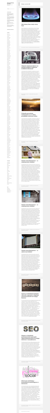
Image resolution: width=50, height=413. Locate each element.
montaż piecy (30, 47)
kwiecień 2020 (8, 106)
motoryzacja (8, 171)
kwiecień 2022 (8, 82)
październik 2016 (9, 140)
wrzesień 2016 (8, 141)
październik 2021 (9, 89)
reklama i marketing (29, 320)
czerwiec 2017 (8, 132)
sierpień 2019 (8, 111)
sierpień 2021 (8, 91)
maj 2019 (8, 113)
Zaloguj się (8, 188)
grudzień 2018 (8, 117)
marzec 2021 (8, 96)
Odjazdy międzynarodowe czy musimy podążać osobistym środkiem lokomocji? (29, 67)
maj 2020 (8, 105)
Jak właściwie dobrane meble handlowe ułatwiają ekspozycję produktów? (10, 21)
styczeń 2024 (8, 66)
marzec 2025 (8, 51)
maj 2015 (8, 156)
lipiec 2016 (8, 143)
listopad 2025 (8, 43)
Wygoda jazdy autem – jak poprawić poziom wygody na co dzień (10, 23)
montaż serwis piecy (34, 47)
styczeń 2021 (8, 98)
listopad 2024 (8, 54)
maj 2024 (8, 61)
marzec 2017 (8, 135)
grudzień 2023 (8, 67)
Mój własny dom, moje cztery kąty (29, 24)
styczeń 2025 (8, 52)
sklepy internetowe (9, 178)
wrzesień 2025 (8, 44)
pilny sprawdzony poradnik (10, 3)
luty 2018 (8, 125)
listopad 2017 (8, 127)
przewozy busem (31, 141)
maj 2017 (8, 133)
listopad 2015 (8, 150)
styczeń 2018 (8, 126)
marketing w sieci (34, 320)
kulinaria (8, 170)
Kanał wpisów (8, 189)
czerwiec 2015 (8, 155)
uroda (7, 180)
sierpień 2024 (8, 58)
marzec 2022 (8, 83)
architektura (28, 185)
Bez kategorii (8, 163)
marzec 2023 (8, 73)
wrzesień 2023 (8, 68)
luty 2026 (8, 39)
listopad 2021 (8, 88)
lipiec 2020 (8, 104)
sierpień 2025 (8, 45)
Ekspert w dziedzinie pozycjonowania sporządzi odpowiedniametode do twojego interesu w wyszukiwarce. (30, 337)
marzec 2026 (8, 38)
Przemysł (8, 173)
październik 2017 (9, 128)
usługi (7, 181)
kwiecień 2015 (8, 157)
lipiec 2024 (8, 59)
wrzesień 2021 (8, 90)
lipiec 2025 (8, 46)
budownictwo (8, 165)
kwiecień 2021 (8, 95)
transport (8, 179)
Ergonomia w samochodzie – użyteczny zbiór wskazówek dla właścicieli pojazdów (10, 26)
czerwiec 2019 (8, 112)
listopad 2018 (8, 118)
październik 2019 (9, 110)
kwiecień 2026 (8, 37)
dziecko (8, 166)
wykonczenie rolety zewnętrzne (24, 186)
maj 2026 (8, 36)
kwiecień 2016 (8, 147)
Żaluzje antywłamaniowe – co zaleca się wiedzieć (29, 251)
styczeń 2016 (8, 148)
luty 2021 (8, 97)
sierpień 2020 (8, 103)
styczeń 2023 (8, 74)
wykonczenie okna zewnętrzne (24, 230)
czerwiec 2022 (8, 80)
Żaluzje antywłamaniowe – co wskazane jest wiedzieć (29, 161)
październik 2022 (9, 76)
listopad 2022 (8, 75)
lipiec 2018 (8, 120)
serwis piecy (38, 47)
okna (33, 229)
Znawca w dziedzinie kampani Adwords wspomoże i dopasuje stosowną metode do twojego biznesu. (30, 296)
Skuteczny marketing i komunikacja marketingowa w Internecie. (30, 382)
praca (7, 172)
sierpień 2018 (8, 119)
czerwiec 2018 (8, 121)
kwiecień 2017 (8, 134)
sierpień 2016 (8, 142)
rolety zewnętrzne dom (35, 185)
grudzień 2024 (8, 53)
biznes (8, 164)
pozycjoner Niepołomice (36, 350)
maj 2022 (8, 81)
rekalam (37, 320)
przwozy (34, 141)
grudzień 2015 (8, 149)
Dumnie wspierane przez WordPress (25, 411)
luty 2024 (8, 65)
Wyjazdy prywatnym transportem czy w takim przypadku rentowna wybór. (29, 115)
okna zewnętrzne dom (36, 229)
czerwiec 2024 (8, 60)
